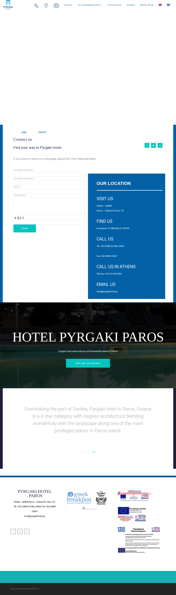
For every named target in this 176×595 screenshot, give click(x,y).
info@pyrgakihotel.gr (107, 291)
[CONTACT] (147, 145)
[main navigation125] (131, 513)
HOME (23, 132)
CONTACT (42, 132)
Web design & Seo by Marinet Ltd (25, 589)
